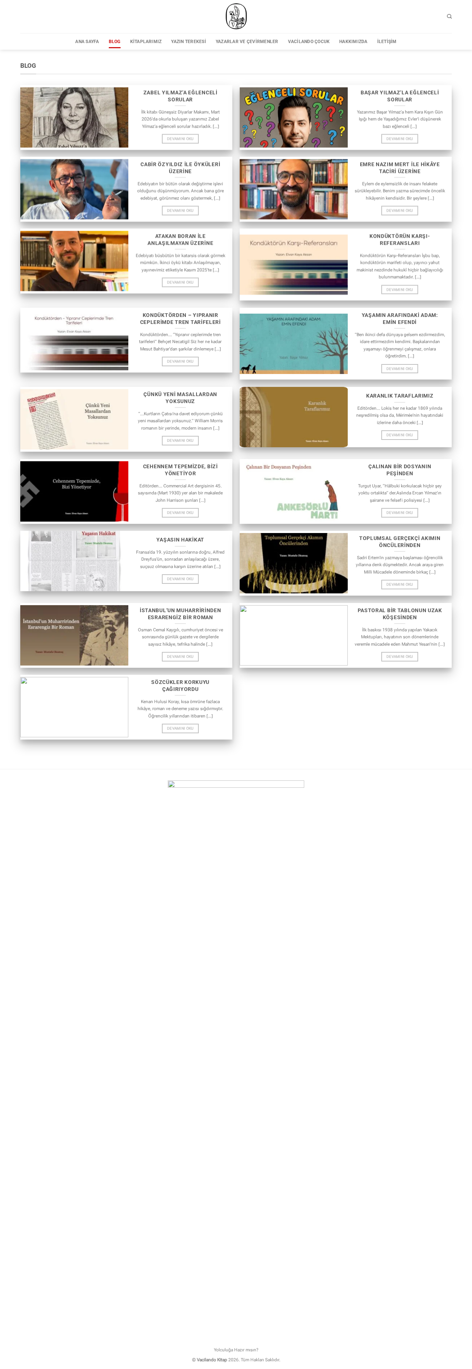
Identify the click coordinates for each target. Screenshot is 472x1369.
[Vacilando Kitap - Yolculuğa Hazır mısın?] (236, 16)
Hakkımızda (353, 41)
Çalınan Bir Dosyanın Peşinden (399, 469)
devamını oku (180, 139)
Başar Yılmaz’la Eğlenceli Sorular (400, 95)
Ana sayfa (87, 41)
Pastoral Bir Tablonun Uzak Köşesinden (400, 613)
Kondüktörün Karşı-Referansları (399, 239)
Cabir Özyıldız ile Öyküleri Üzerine (180, 167)
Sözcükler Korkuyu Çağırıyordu (180, 686)
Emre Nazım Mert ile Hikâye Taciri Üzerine (400, 167)
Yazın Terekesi (188, 41)
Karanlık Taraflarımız (400, 396)
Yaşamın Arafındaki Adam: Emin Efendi (400, 319)
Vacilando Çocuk (309, 41)
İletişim (387, 41)
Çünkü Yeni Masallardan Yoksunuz (180, 398)
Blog (115, 41)
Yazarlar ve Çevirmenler (247, 41)
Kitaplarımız (146, 41)
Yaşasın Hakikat (180, 540)
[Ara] (449, 16)
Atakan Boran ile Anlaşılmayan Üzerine (180, 239)
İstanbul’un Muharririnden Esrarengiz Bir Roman (180, 613)
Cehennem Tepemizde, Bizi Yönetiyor (180, 469)
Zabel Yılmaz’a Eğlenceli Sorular (180, 95)
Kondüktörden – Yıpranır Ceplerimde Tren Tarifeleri (180, 319)
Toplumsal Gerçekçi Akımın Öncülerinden (400, 542)
